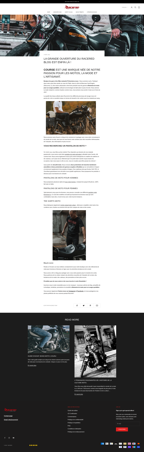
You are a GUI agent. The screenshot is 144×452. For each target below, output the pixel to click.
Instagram (72, 291)
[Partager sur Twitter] (83, 305)
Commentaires (72, 416)
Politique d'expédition (74, 422)
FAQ (69, 425)
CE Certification (72, 413)
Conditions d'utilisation (74, 428)
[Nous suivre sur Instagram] (9, 438)
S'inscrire (122, 429)
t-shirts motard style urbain (68, 205)
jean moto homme (70, 182)
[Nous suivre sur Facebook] (5, 438)
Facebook (80, 291)
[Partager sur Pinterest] (90, 305)
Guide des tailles (73, 410)
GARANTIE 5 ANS (57, 12)
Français (124, 7)
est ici (49, 194)
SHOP (48, 12)
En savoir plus (32, 365)
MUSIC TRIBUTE (80, 12)
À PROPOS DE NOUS (92, 12)
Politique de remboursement (76, 432)
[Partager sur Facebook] (77, 305)
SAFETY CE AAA (68, 12)
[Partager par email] (97, 305)
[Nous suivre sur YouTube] (13, 438)
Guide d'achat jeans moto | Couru (42, 356)
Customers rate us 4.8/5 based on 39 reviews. (52, 445)
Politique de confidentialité (75, 419)
